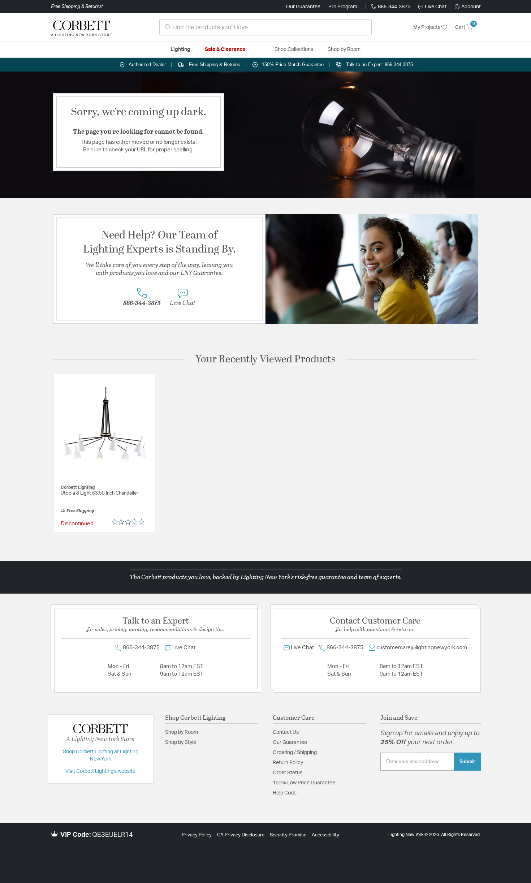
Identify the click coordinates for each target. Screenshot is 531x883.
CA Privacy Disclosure (240, 835)
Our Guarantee (303, 6)
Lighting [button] (180, 49)
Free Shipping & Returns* (77, 6)
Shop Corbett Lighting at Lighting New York (100, 755)
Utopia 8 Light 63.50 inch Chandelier (99, 493)
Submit (467, 761)
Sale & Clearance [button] (225, 49)
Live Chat (435, 6)
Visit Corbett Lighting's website (100, 771)
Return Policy (288, 762)
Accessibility (325, 835)
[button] (468, 6)
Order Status (287, 772)
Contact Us (286, 732)
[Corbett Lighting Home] (81, 27)
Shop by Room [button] (344, 49)
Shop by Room (181, 732)
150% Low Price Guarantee (304, 782)
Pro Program (342, 6)
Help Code (285, 793)
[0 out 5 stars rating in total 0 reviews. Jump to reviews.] (130, 522)
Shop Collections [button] (294, 49)
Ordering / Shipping (295, 752)
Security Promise (288, 835)
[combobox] (265, 27)
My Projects (427, 27)
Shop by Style (180, 742)
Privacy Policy (197, 835)
